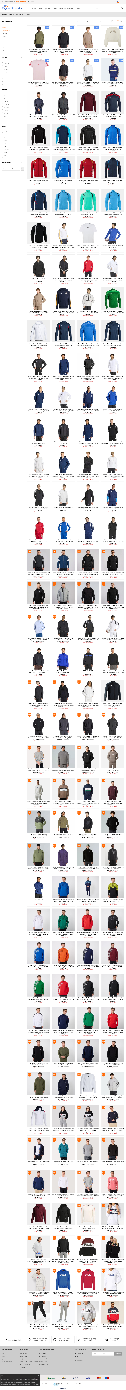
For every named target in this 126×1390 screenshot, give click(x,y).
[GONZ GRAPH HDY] (38, 266)
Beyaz (5, 152)
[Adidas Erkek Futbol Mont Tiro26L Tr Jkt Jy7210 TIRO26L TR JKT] (63, 527)
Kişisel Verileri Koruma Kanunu (29, 1361)
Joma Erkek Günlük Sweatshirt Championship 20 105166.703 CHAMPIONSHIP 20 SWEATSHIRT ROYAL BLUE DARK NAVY (63, 181)
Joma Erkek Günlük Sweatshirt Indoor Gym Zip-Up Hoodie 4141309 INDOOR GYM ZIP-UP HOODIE (112, 606)
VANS (5, 84)
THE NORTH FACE (9, 75)
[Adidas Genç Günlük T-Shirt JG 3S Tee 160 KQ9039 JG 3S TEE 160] (38, 69)
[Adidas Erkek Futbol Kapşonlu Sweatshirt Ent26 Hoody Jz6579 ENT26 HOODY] (63, 396)
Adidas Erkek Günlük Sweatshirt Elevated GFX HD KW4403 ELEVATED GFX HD (39, 50)
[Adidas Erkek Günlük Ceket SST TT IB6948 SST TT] (63, 102)
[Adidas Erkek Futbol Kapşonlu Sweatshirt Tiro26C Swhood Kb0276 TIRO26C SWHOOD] (63, 494)
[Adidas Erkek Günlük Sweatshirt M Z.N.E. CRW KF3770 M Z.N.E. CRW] (88, 69)
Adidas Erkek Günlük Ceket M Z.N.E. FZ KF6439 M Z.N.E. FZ (112, 279)
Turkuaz (6, 149)
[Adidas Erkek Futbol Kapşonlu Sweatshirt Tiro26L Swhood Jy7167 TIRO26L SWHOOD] (88, 396)
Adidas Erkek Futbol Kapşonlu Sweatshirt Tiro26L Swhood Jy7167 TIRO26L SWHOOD (88, 410)
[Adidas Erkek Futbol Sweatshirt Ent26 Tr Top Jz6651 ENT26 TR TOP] (88, 429)
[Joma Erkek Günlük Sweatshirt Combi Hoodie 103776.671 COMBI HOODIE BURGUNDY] (38, 1214)
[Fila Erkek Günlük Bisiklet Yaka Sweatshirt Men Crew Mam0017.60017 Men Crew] (63, 1050)
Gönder (118, 1354)
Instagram (80, 1360)
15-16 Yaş (6, 107)
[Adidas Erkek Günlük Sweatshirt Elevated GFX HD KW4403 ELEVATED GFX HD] (38, 37)
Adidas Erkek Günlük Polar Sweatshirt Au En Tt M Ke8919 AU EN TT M (88, 312)
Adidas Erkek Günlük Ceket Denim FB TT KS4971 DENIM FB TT (39, 115)
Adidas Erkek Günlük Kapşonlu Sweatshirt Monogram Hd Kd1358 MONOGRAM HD (63, 704)
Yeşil (5, 155)
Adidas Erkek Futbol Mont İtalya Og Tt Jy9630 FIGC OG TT (38, 638)
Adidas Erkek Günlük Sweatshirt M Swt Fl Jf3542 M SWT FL (88, 737)
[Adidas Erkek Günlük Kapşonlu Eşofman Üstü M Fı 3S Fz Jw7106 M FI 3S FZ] (88, 691)
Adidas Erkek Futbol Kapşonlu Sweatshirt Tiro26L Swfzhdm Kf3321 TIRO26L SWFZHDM (38, 508)
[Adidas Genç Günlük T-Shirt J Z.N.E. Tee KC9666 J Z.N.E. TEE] (88, 233)
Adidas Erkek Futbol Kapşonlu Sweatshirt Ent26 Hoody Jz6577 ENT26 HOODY (88, 508)
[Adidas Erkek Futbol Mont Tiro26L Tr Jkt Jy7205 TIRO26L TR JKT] (88, 527)
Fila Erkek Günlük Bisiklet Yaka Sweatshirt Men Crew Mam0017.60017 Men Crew (63, 1064)
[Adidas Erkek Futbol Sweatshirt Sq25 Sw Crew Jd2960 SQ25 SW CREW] (38, 462)
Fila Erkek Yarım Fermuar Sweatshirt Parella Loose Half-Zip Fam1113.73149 (63, 802)
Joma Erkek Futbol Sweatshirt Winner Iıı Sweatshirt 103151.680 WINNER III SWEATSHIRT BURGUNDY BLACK (88, 116)
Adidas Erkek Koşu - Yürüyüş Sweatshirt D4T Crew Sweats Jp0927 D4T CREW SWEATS (88, 1097)
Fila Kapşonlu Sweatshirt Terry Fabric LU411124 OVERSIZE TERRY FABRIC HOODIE (63, 1162)
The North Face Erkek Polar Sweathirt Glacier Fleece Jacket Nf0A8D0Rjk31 (112, 835)
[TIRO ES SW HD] (88, 658)
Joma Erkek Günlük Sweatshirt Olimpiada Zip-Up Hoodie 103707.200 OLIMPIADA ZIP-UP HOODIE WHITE (39, 344)
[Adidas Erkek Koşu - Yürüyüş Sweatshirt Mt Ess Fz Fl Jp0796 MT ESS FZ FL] (63, 821)
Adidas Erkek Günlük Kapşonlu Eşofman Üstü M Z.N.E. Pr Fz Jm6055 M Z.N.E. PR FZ (112, 737)
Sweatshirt (6, 33)
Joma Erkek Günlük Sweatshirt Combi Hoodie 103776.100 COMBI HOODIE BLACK (63, 1227)
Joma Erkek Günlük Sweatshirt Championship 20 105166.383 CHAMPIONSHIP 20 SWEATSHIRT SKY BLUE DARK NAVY (113, 214)
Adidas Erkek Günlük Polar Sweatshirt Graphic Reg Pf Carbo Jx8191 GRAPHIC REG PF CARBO (63, 737)
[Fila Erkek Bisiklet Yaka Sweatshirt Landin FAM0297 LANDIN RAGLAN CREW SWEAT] (63, 1247)
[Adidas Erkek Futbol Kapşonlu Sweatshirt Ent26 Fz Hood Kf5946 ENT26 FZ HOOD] (63, 462)
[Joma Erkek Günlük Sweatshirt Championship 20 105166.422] (88, 200)
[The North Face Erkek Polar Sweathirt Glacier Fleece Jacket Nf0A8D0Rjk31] (112, 821)
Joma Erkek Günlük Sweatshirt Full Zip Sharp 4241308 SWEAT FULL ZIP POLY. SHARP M (39, 573)
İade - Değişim (43, 1356)
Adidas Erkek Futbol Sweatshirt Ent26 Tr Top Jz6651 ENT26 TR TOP (88, 443)
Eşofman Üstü (7, 45)
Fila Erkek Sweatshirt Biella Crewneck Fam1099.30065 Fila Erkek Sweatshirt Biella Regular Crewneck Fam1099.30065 (113, 802)
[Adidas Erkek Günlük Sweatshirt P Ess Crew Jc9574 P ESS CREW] (38, 691)
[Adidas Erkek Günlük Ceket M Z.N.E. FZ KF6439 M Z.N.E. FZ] (112, 266)
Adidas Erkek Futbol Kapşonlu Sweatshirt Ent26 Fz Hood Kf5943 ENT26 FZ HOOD (113, 475)
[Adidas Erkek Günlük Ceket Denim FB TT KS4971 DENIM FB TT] (38, 102)
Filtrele (22, 168)
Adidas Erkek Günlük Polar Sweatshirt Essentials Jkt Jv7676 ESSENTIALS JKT (38, 737)
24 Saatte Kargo (43, 1361)
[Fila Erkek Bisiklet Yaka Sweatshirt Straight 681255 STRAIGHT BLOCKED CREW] (88, 1116)
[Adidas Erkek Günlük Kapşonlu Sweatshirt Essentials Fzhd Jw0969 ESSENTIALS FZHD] (63, 625)
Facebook (80, 1353)
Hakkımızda (23, 1353)
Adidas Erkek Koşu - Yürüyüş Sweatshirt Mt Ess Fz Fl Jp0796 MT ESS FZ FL (63, 835)
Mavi (5, 132)
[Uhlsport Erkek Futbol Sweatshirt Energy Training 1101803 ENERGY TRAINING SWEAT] (112, 985)
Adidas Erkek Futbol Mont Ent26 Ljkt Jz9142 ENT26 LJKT (38, 442)
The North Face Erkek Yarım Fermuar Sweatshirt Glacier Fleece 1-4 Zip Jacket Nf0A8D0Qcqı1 (63, 770)
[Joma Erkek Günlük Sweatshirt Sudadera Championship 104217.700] (88, 331)
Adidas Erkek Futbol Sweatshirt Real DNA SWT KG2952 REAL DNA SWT (63, 246)
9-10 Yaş (6, 113)
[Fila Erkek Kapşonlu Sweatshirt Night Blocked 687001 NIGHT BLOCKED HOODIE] (88, 1312)
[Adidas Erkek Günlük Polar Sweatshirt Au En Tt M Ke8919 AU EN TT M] (88, 298)
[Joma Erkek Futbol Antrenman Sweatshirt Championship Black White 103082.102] (38, 135)
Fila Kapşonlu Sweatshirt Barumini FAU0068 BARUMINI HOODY (113, 1260)
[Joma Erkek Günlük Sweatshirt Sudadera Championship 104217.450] (112, 298)
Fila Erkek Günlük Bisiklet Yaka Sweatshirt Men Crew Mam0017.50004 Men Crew (88, 1064)
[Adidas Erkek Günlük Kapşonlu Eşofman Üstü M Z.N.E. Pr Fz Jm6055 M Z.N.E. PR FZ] (112, 723)
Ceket (4, 39)
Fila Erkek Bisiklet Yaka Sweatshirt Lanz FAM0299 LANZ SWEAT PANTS (39, 1325)
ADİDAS (6, 63)
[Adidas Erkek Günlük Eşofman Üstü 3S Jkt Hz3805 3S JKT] (88, 364)
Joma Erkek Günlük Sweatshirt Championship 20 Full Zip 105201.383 (63, 214)
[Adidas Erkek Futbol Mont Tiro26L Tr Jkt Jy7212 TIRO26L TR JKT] (38, 527)
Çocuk (47, 9)
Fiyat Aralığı (7, 162)
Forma (5, 48)
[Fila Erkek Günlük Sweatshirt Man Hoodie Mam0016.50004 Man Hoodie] (63, 1083)
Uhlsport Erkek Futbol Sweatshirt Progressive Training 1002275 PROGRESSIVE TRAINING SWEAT (63, 900)
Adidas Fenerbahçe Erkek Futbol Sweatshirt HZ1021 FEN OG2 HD (112, 83)
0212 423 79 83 (21, 1)
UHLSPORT (7, 81)
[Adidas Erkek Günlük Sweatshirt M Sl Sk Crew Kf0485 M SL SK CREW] (112, 658)
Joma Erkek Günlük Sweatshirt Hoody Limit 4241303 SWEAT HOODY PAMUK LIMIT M (38, 606)
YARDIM (32, 1)
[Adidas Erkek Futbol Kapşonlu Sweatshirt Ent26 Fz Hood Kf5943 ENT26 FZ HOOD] (112, 462)
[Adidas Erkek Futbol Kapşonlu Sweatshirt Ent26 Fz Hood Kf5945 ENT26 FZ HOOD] (88, 462)
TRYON (6, 78)
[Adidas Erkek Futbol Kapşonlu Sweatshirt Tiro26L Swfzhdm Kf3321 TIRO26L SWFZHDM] (38, 494)
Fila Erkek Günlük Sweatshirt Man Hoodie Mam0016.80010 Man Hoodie (112, 1064)
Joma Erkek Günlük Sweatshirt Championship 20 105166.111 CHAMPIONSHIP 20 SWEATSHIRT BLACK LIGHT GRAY (39, 246)
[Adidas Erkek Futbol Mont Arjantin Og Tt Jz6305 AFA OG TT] (63, 658)
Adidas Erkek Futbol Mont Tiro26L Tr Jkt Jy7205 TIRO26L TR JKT (88, 540)
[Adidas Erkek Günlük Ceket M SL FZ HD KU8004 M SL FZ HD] (88, 37)
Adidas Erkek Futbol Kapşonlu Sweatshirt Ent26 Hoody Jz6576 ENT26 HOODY (88, 279)
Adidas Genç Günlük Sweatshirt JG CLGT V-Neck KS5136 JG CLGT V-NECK (113, 50)
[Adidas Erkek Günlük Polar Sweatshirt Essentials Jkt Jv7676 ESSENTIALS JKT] (38, 723)
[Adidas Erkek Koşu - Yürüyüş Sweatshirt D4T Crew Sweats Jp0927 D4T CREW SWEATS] (88, 1083)
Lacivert (6, 134)
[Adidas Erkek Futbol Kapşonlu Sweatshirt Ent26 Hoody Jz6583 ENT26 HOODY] (38, 396)
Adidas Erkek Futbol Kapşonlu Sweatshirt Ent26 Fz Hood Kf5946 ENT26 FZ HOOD (63, 475)
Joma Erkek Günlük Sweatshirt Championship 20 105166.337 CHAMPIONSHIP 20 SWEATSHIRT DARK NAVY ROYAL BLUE (39, 214)
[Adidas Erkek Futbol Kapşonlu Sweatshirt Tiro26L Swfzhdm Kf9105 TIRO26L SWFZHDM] (112, 396)
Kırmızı (6, 137)
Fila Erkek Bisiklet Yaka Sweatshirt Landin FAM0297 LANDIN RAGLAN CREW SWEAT (63, 1260)
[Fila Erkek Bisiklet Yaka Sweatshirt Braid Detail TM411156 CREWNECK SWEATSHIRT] (38, 756)
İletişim (22, 1370)
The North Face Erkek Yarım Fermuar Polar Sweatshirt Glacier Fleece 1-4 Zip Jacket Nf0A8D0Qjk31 (88, 868)
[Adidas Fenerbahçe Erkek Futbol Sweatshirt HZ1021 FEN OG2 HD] (112, 69)
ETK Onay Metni (25, 1364)
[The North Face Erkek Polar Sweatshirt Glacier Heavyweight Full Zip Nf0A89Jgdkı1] (38, 821)
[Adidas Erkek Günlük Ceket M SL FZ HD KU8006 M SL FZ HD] (63, 37)
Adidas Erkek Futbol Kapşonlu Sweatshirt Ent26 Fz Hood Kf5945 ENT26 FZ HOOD (88, 475)
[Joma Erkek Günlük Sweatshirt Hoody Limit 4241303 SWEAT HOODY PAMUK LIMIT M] (38, 593)
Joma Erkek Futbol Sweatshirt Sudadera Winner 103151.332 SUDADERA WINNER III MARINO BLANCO (112, 344)
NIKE (5, 72)
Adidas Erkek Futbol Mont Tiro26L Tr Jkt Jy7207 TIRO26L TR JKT (88, 638)
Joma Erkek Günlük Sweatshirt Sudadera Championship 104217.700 (88, 344)
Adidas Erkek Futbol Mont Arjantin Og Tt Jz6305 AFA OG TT (63, 671)
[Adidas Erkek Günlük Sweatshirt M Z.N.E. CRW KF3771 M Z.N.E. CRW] (63, 69)
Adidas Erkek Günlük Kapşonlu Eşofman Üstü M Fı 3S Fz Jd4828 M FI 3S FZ (112, 1097)
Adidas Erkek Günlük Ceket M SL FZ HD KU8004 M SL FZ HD (88, 50)
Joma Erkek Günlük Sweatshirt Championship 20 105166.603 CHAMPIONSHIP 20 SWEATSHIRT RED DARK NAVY (88, 181)
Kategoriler (7, 21)
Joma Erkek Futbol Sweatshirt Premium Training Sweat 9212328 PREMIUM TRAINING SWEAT (38, 966)
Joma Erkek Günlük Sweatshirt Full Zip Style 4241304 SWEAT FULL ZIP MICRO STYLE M (113, 573)
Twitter (79, 1357)
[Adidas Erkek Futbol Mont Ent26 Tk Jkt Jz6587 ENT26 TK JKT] (38, 364)
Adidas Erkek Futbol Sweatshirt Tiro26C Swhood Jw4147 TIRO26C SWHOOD (113, 541)
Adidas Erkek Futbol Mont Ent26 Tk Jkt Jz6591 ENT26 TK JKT (112, 377)
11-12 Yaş (6, 101)
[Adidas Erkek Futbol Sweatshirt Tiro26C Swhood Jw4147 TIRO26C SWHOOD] (112, 527)
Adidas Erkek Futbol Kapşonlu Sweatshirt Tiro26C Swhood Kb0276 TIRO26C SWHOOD (63, 508)
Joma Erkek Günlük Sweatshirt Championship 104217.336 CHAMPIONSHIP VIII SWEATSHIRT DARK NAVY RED (112, 116)
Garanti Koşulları (43, 1359)
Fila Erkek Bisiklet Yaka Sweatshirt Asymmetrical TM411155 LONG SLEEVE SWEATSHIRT (39, 1162)
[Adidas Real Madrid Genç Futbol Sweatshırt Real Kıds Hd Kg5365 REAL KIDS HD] (63, 298)
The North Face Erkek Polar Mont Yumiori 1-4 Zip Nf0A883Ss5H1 (113, 867)
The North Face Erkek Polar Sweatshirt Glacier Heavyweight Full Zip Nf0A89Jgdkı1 (38, 835)
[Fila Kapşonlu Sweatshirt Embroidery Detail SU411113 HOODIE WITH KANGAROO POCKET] (38, 1247)
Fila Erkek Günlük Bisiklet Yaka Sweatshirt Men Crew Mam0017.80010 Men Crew (38, 1064)
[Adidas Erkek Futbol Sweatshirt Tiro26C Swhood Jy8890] (112, 494)
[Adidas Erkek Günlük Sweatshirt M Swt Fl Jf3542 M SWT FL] (88, 723)
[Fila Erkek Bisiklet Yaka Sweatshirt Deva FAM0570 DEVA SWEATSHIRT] (88, 1148)
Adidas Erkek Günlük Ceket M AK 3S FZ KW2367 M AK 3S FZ (63, 279)
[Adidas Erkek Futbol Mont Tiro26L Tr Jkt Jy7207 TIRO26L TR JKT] (88, 625)
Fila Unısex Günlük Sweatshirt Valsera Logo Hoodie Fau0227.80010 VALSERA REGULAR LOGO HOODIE (88, 770)
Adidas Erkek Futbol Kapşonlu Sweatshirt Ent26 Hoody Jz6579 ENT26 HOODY (63, 410)
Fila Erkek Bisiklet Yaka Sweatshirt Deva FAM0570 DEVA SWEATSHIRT (88, 1162)
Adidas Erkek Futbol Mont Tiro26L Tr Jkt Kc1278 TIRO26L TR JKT (113, 638)
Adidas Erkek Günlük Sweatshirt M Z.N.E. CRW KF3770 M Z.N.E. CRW (88, 83)
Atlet (4, 36)
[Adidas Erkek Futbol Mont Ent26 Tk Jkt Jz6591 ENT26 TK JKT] (112, 364)
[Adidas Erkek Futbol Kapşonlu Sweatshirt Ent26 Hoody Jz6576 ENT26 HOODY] (88, 266)
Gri (5, 143)
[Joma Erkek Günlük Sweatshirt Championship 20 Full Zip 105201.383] (63, 200)
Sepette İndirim (43, 1364)
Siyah (5, 140)
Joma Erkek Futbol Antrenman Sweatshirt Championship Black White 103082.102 (39, 148)
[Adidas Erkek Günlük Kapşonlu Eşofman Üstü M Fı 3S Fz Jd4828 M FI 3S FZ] (112, 1083)
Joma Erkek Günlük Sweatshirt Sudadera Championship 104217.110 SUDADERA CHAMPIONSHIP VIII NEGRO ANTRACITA (88, 148)
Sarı (5, 146)
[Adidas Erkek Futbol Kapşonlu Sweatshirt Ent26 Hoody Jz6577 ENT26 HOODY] (88, 494)
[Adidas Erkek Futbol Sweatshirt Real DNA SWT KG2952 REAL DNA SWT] (63, 233)
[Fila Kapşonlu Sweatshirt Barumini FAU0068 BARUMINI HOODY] (112, 1247)
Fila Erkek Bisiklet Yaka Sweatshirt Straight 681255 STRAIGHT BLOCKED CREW (88, 1129)
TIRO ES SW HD (88, 671)
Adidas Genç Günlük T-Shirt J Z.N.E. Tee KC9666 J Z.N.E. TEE (88, 246)
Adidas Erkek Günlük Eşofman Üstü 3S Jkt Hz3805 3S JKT (88, 377)
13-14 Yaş (6, 104)
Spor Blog (23, 1367)
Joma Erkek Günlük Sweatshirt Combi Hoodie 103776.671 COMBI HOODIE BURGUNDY (38, 1227)
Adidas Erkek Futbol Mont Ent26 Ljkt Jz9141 (63, 442)
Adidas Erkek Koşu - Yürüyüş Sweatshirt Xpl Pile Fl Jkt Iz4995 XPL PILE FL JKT (88, 835)
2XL (5, 116)
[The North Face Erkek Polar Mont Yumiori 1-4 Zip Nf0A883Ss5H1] (112, 854)
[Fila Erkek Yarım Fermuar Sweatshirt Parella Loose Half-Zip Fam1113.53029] (88, 789)
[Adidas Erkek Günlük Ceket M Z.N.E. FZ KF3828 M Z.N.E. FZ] (38, 298)
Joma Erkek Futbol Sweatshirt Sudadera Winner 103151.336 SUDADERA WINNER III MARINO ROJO (63, 344)
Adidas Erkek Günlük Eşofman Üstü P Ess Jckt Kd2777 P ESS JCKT (38, 671)
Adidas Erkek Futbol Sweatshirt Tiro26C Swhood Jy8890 (113, 508)
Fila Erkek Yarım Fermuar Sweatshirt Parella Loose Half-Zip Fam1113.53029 (88, 802)
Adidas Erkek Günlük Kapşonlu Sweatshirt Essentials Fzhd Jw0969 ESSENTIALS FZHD (63, 639)
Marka (4, 57)
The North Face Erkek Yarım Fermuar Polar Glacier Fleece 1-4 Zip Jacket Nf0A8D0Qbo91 (38, 868)
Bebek (54, 9)
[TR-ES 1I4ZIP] (38, 887)
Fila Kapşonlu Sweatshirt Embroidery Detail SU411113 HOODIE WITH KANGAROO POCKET (38, 1260)
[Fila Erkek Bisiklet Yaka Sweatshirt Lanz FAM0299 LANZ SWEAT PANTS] (38, 1312)
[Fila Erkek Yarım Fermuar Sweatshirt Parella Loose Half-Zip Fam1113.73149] (63, 789)
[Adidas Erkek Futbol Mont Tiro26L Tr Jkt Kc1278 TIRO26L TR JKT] (112, 625)
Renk (4, 126)
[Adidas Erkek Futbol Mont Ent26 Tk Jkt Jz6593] (112, 233)
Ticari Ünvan (23, 1356)
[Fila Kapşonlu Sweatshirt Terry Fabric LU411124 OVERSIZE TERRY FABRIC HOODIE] (63, 1148)
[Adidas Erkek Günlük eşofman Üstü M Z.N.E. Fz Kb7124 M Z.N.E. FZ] (63, 854)
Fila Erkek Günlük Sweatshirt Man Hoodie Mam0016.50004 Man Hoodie (63, 1097)
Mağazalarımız (24, 1359)
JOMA (5, 69)
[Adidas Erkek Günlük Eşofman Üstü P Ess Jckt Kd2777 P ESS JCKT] (38, 658)
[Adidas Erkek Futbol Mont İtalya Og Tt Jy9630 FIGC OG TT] (38, 625)
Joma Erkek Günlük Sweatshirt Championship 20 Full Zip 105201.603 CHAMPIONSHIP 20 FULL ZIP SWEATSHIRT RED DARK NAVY (39, 181)
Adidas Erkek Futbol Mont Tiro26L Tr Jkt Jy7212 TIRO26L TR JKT (39, 540)
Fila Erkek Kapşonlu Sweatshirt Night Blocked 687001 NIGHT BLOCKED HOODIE (88, 1325)
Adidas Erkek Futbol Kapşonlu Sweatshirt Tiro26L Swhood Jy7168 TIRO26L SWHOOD (112, 443)
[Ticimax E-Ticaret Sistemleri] (63, 1389)
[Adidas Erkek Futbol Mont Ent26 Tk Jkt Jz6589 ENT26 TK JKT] (63, 364)
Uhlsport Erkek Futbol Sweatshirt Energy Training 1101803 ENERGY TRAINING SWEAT (112, 998)
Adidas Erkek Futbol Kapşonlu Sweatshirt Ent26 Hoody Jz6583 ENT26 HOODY (38, 410)
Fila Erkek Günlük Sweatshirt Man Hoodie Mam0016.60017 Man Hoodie (38, 1097)
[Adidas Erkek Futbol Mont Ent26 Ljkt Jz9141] (63, 429)
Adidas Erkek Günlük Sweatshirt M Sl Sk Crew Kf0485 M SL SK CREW (113, 671)
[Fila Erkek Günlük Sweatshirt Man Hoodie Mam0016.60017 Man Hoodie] (38, 1083)
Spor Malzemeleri (66, 9)
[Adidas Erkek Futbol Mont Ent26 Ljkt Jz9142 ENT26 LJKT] (38, 429)
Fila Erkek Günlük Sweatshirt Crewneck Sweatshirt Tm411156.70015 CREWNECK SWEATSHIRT (88, 1227)
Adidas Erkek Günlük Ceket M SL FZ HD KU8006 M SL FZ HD (63, 50)
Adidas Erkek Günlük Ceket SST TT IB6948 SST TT (63, 115)
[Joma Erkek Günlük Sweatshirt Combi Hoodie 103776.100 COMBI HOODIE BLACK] (63, 1214)
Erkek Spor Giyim (7, 30)
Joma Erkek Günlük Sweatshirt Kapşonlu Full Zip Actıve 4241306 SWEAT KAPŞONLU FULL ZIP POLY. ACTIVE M (88, 573)
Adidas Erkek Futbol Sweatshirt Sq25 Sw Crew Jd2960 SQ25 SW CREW (38, 475)
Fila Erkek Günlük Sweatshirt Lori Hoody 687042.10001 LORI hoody (112, 1227)
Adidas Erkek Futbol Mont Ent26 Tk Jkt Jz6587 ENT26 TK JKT (38, 377)
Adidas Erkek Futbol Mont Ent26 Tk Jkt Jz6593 (112, 246)
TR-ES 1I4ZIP (38, 899)
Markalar (80, 9)
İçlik (4, 50)
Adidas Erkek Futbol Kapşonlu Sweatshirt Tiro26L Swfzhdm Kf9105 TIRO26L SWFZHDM (112, 410)
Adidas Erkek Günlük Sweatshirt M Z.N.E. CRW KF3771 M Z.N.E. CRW (63, 83)
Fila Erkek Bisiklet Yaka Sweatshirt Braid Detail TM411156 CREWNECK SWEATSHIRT (39, 770)
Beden (4, 90)
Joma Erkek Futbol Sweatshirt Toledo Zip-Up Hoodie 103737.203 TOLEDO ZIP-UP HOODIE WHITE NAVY (38, 1129)
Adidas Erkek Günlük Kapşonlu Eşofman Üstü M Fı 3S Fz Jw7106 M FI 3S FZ (88, 704)
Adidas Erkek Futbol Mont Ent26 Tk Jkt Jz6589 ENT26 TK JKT (63, 377)
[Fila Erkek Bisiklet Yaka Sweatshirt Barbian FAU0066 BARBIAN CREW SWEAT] (112, 1181)
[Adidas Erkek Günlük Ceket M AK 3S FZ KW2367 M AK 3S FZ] (63, 266)
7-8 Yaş (6, 110)
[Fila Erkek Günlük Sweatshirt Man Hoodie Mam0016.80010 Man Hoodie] (112, 1050)
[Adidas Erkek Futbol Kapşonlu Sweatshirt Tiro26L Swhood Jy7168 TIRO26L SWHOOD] (112, 429)
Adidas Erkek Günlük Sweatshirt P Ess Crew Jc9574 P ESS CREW (38, 704)
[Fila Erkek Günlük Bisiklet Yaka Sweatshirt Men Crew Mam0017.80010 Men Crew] (38, 1050)
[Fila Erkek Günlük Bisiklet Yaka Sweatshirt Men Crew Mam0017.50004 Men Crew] (88, 1050)
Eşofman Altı (6, 42)
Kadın (34, 9)
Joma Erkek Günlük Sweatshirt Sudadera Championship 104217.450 (112, 311)
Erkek (40, 9)
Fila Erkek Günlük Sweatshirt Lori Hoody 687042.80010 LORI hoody (63, 1129)
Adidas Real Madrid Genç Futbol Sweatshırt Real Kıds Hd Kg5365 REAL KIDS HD (63, 312)
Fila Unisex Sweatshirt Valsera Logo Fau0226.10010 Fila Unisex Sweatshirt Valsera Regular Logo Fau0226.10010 (38, 802)
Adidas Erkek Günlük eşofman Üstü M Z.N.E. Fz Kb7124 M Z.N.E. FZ (63, 867)
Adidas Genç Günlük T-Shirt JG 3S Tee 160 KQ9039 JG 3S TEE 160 (38, 83)
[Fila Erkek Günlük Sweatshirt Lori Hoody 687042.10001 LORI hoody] (112, 1214)
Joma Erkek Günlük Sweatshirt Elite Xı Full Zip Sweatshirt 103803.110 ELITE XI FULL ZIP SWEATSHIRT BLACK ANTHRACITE (112, 704)
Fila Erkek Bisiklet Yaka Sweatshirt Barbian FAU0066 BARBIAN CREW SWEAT (112, 1195)
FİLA (5, 66)
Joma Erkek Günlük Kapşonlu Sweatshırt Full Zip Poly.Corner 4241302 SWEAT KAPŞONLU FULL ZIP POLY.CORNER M (63, 606)
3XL (5, 119)
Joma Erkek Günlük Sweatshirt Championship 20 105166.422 (88, 213)
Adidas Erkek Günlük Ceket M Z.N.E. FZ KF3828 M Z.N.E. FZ (38, 311)
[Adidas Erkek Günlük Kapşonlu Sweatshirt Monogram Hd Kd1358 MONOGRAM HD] (63, 691)
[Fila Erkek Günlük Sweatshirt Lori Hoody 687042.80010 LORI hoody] (63, 1116)
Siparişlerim (42, 1353)
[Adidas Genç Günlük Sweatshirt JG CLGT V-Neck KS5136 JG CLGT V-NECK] (112, 37)
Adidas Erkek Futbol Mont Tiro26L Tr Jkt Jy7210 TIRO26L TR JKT (63, 540)
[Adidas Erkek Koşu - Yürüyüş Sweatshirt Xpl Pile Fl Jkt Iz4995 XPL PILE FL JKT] (88, 821)
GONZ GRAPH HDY (38, 278)
